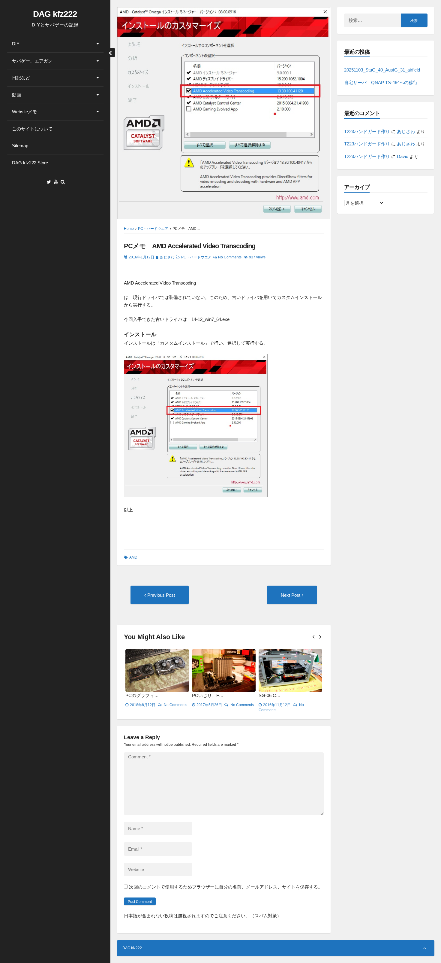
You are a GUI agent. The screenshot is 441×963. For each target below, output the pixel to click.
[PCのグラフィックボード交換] (157, 670)
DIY (16, 43)
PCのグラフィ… (142, 695)
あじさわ (167, 257)
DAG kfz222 (55, 14)
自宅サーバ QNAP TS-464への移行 (381, 82)
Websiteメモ (24, 111)
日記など (21, 77)
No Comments (230, 257)
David (402, 156)
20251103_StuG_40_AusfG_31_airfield (382, 69)
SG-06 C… (269, 695)
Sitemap (20, 145)
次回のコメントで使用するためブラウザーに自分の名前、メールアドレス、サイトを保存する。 (225, 886)
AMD (133, 557)
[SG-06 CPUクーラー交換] (290, 670)
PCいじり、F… (208, 695)
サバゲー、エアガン (32, 60)
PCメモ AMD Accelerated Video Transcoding (189, 246)
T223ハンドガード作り (367, 131)
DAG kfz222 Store (30, 162)
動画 (16, 94)
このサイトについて (32, 128)
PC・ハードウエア (153, 229)
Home (129, 229)
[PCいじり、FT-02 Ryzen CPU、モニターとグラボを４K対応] (224, 670)
